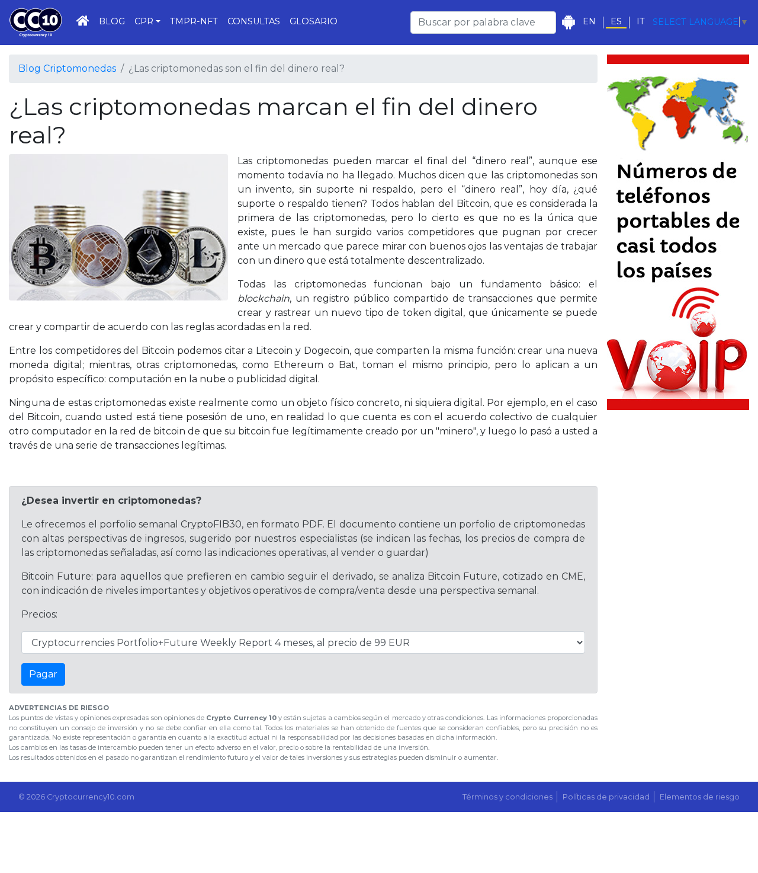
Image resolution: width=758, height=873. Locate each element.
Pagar (43, 674)
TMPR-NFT (194, 21)
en (589, 22)
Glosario (314, 21)
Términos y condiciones (507, 796)
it (641, 22)
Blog (112, 21)
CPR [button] (143, 21)
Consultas (253, 21)
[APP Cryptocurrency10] (568, 22)
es (616, 22)
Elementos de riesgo (700, 796)
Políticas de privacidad (606, 796)
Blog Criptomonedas (67, 68)
